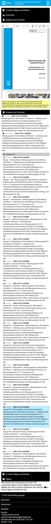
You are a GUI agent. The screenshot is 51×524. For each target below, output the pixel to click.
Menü (9, 3)
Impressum (5, 500)
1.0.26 (9, 522)
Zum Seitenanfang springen (14, 495)
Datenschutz (6, 504)
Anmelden (5, 509)
